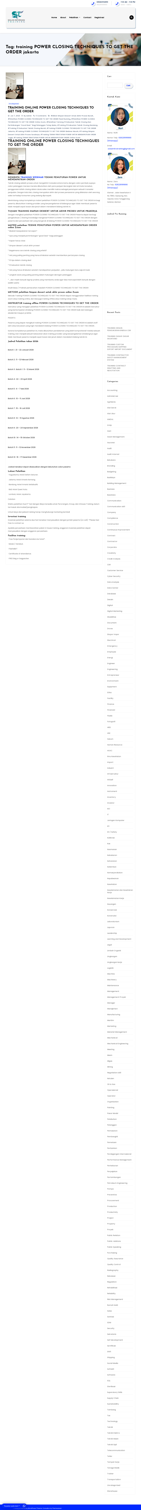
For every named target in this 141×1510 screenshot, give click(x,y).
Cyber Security (113, 576)
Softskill (110, 1369)
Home (54, 17)
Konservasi (112, 910)
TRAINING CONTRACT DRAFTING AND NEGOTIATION (116, 368)
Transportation (114, 1479)
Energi (110, 657)
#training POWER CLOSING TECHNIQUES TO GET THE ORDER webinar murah (47, 131)
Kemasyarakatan (114, 872)
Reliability (111, 1293)
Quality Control (114, 1264)
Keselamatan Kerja (115, 898)
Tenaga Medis (113, 1468)
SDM (109, 1322)
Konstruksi (111, 915)
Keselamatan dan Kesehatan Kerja (120, 891)
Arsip (109, 425)
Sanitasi (110, 1316)
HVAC (109, 750)
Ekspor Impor (113, 634)
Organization (113, 1101)
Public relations (114, 1241)
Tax (108, 1415)
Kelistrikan (111, 867)
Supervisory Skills (114, 1392)
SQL (108, 1380)
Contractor (112, 541)
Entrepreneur (113, 675)
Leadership (112, 933)
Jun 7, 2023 (15, 116)
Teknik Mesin (112, 1439)
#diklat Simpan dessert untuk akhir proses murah (72, 116)
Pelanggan (112, 1125)
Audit (109, 448)
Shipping (111, 1357)
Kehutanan (112, 861)
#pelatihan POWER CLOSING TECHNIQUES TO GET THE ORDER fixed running (39, 119)
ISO (108, 808)
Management (113, 991)
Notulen (110, 1078)
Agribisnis (111, 402)
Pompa (110, 1189)
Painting (110, 1107)
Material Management (117, 1032)
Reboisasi (111, 1276)
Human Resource (114, 745)
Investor (111, 803)
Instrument (112, 791)
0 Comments (41, 116)
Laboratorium (113, 921)
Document (112, 623)
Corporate (112, 547)
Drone (110, 628)
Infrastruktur (113, 774)
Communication (114, 500)
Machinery (112, 979)
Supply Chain (113, 1398)
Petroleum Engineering (117, 1183)
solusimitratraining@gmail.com (121, 148)
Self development (115, 1340)
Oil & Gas (111, 1084)
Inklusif (110, 779)
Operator (111, 1096)
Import (110, 762)
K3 (108, 826)
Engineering (112, 669)
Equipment (112, 686)
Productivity (112, 1212)
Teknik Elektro (113, 1433)
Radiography (112, 1270)
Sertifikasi (111, 1346)
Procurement (113, 1200)
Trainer (110, 1473)
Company (111, 512)
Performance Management (119, 1160)
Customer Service (115, 570)
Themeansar (57, 1508)
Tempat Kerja (113, 1462)
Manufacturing (113, 1014)
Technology (112, 1421)
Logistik (110, 968)
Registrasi (99, 17)
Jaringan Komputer (115, 820)
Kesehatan (112, 884)
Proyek (110, 1229)
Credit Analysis (113, 559)
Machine (111, 974)
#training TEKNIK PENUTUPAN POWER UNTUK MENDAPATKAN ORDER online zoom (47, 138)
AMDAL (110, 419)
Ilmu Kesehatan (114, 756)
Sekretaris (111, 1334)
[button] (131, 17)
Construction (113, 524)
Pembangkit (112, 1136)
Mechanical (112, 1038)
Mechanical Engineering (117, 1043)
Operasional (112, 1090)
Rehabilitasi (112, 1287)
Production (112, 1206)
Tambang (111, 1409)
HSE (108, 733)
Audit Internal (113, 454)
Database (111, 593)
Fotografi (111, 721)
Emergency (112, 646)
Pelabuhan (112, 1119)
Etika (109, 692)
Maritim (110, 1020)
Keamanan (112, 849)
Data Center (112, 588)
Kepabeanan (113, 878)
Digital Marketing (114, 611)
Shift (109, 1351)
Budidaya (111, 477)
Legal (109, 945)
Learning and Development (119, 939)
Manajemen (112, 1008)
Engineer (111, 663)
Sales (109, 1311)
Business (111, 489)
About (63, 17)
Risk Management (115, 1299)
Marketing (111, 1026)
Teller (109, 1456)
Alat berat (111, 407)
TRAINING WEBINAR (32, 177)
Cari (109, 77)
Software (111, 1375)
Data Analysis (113, 582)
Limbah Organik (114, 950)
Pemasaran (112, 1131)
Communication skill (116, 506)
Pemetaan (112, 1142)
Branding (111, 466)
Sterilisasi (111, 1386)
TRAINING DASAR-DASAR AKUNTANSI (118, 337)
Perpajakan (112, 1171)
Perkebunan (112, 1165)
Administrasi (112, 396)
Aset (109, 431)
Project (110, 1218)
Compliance (112, 518)
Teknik (110, 1427)
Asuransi (111, 442)
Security (110, 1328)
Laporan (110, 927)
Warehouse (112, 1491)
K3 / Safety (112, 832)
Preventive (112, 1194)
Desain (110, 599)
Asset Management (116, 437)
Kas (108, 843)
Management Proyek (116, 997)
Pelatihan (74, 17)
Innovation (112, 785)
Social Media (112, 1363)
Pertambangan (114, 1177)
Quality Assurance (115, 1258)
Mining (110, 1067)
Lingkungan (112, 956)
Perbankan (112, 1148)
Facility (110, 698)
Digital (110, 605)
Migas (109, 1061)
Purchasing (112, 1253)
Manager (111, 1003)
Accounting (112, 390)
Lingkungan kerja (114, 962)
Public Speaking (114, 1247)
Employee (111, 652)
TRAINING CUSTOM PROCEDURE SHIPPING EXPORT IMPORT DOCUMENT (119, 347)
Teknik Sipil (112, 1444)
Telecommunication (116, 1450)
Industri (110, 768)
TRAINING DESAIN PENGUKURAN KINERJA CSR (119, 329)
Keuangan (111, 904)
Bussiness (111, 495)
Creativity (111, 553)
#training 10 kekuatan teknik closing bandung (77, 125)
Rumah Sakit (112, 1305)
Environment (113, 681)
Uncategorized (14, 104)
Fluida (109, 715)
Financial (111, 710)
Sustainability (113, 1404)
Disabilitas (111, 617)
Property (111, 1223)
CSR (109, 564)
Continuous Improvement (118, 530)
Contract (111, 535)
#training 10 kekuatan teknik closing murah (27, 128)
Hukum (110, 739)
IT (108, 814)
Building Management (116, 483)
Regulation (112, 1282)
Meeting (110, 1049)
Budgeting (111, 471)
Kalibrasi (111, 838)
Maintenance (113, 985)
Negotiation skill (114, 1072)
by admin (28, 116)
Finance (110, 704)
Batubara (111, 460)
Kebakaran (112, 855)
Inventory (111, 797)
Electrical (111, 640)
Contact (87, 17)
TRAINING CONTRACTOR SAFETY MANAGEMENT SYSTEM (118, 357)
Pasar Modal (112, 1113)
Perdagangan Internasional (119, 1154)
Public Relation (113, 1235)
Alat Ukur (111, 413)
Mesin (109, 1055)
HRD (109, 727)
